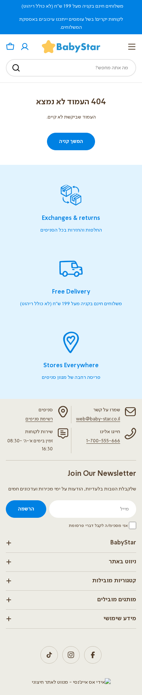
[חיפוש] (16, 67)
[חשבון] (24, 46)
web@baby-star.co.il (98, 419)
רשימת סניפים (39, 419)
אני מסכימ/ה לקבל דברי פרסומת (98, 526)
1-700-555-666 (103, 441)
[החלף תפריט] (131, 46)
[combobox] (71, 68)
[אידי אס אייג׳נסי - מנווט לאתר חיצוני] (71, 682)
